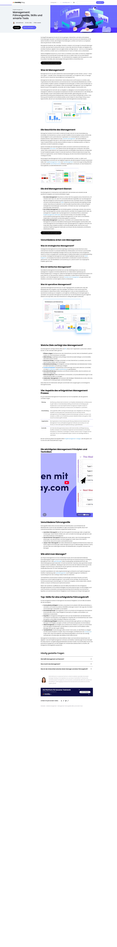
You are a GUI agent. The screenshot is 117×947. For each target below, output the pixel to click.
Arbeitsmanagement (51, 706)
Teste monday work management (51, 63)
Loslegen (99, 2)
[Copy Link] (68, 700)
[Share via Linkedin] (61, 700)
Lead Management (61, 573)
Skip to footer (3, 0)
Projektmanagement (18, 9)
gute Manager (58, 561)
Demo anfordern (28, 27)
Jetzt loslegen (85, 692)
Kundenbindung (62, 369)
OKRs (62, 202)
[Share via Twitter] (66, 700)
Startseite (43, 706)
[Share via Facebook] (63, 700)
